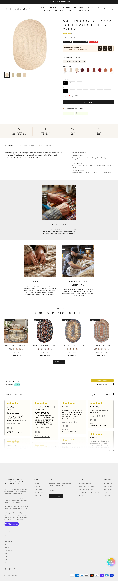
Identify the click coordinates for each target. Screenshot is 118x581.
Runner (81, 495)
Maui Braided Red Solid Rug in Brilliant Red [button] (42, 437)
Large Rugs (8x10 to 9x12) (86, 489)
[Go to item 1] (7, 75)
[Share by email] (76, 37)
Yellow (6, 562)
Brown (6, 538)
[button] (67, 34)
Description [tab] (11, 145)
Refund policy (38, 489)
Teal (5, 559)
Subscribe (56, 496)
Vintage (47, 11)
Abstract (79, 7)
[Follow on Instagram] (10, 569)
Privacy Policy (38, 495)
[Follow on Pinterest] (15, 569)
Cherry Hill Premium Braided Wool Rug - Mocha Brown (101, 346)
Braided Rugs (108, 483)
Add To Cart (88, 102)
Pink (5, 553)
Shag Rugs (107, 492)
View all (59, 362)
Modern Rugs (108, 486)
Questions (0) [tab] (18, 394)
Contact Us (37, 486)
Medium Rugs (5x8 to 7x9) (86, 486)
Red (5, 556)
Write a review (102, 380)
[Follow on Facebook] (5, 569)
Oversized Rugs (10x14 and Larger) (89, 492)
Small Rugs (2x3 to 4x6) (85, 483)
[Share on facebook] (8, 428)
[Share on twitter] (11, 428)
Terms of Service (39, 492)
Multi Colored (8, 550)
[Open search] (94, 394)
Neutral (6, 547)
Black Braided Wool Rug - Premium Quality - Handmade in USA (44, 346)
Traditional (84, 11)
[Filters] (100, 394)
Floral (70, 11)
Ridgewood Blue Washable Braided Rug (16, 346)
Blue (5, 535)
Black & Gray (8, 541)
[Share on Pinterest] (74, 37)
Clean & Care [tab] (46, 145)
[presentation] (64, 72)
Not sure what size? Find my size (75, 61)
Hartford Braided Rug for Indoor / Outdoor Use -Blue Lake (73, 346)
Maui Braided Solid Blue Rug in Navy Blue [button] (15, 433)
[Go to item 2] (12, 75)
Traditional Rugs (109, 495)
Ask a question (102, 384)
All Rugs (39, 7)
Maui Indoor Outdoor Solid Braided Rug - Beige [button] (70, 431)
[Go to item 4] (24, 75)
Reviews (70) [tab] (9, 394)
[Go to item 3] (18, 75)
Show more (58, 447)
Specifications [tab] (28, 145)
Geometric (93, 7)
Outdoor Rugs (108, 489)
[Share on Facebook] (69, 37)
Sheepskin (65, 7)
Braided (51, 7)
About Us (37, 483)
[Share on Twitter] (71, 37)
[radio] (70, 70)
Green (6, 544)
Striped (59, 11)
